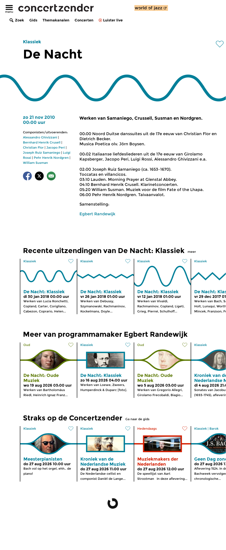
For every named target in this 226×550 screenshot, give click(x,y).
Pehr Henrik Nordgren (51, 158)
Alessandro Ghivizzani (40, 137)
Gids (33, 20)
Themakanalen (56, 20)
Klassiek (32, 41)
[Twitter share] (39, 177)
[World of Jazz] (151, 8)
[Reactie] (51, 177)
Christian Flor (33, 147)
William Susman (35, 163)
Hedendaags (147, 429)
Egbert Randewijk (97, 214)
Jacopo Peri (55, 147)
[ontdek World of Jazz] (151, 8)
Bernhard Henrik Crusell (41, 142)
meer (192, 252)
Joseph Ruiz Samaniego (41, 153)
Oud (26, 345)
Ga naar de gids (137, 419)
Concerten (84, 20)
